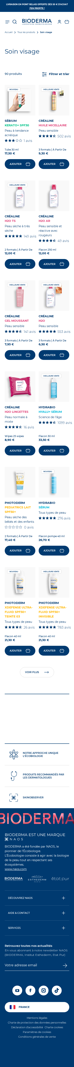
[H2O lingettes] (20, 386)
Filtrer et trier (59, 74)
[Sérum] (54, 482)
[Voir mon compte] (59, 22)
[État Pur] (60, 879)
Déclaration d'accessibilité (27, 1027)
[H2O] (54, 295)
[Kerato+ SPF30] (20, 100)
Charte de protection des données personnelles (37, 1022)
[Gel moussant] (20, 295)
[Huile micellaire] (54, 100)
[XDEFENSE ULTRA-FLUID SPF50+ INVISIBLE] (54, 582)
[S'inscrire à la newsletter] (65, 965)
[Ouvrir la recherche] (14, 21)
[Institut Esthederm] (37, 879)
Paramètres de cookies (37, 1032)
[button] (66, 22)
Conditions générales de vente (37, 1036)
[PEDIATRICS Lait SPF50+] (20, 482)
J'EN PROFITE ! (37, 8)
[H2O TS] (20, 195)
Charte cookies (54, 1027)
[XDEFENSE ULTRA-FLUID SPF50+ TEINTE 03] (20, 582)
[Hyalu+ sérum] (54, 386)
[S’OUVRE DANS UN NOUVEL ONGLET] (14, 839)
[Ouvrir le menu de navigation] (7, 21)
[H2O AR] (54, 195)
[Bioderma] (14, 879)
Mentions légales (37, 1017)
